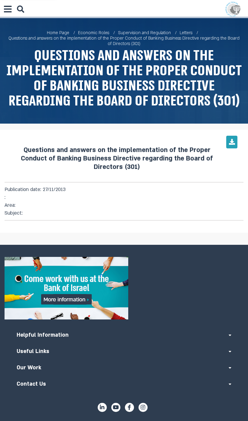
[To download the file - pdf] (231, 142)
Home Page (58, 33)
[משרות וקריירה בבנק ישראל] (124, 288)
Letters (186, 33)
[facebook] (129, 407)
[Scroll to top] (124, 244)
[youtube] (115, 407)
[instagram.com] (143, 407)
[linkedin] (102, 407)
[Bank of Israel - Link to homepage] (233, 9)
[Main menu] (7, 9)
